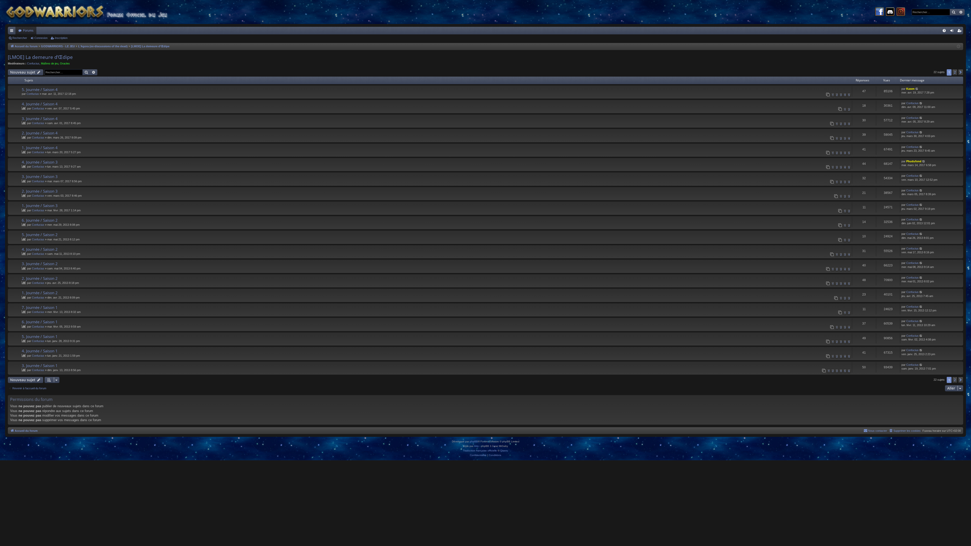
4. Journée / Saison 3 (40, 162)
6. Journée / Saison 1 (40, 321)
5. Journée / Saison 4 (40, 89)
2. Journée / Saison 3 (40, 191)
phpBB (474, 441)
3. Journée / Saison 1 (40, 365)
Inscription (61, 37)
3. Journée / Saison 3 (40, 176)
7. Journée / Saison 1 (40, 307)
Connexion (41, 37)
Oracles (65, 63)
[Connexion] (900, 12)
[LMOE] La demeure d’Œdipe (40, 57)
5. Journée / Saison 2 (40, 234)
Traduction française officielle (480, 450)
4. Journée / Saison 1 (40, 350)
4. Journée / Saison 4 (40, 103)
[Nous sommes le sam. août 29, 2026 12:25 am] (958, 47)
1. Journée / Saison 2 (40, 292)
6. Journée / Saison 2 (40, 220)
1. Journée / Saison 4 (40, 147)
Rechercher (19, 37)
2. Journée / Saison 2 (40, 278)
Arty (476, 446)
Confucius (33, 63)
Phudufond (913, 161)
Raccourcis (12, 31)
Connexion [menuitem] (953, 31)
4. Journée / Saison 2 (40, 249)
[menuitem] (944, 30)
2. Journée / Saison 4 (40, 132)
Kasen (910, 88)
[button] (960, 72)
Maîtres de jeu (49, 63)
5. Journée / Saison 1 (40, 336)
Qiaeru (504, 450)
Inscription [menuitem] (960, 31)
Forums (28, 30)
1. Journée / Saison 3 (40, 205)
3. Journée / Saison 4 (40, 118)
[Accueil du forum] (96, 12)
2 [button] (955, 72)
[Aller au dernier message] (917, 89)
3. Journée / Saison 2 (40, 263)
